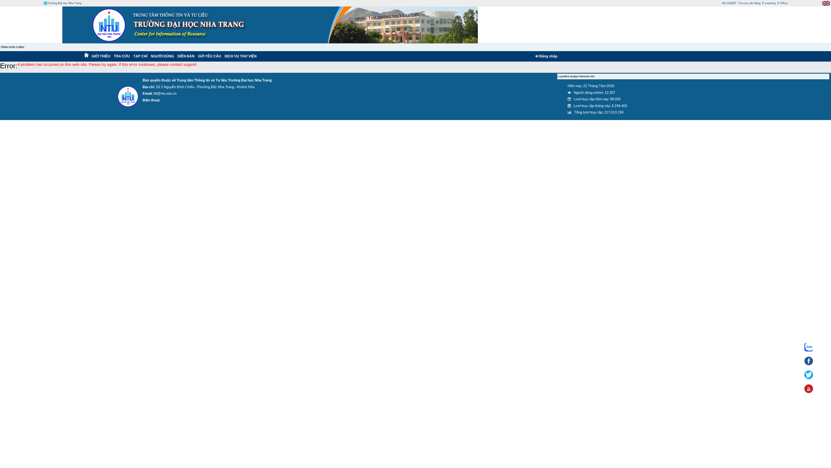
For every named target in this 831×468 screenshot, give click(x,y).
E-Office (782, 3)
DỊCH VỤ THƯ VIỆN (240, 56)
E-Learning (769, 3)
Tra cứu (122, 56)
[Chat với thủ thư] (808, 347)
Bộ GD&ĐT (729, 3)
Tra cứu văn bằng (749, 3)
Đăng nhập (547, 56)
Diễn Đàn (186, 56)
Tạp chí (140, 56)
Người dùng (162, 56)
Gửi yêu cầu (209, 56)
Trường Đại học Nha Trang (64, 3)
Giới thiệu (101, 56)
